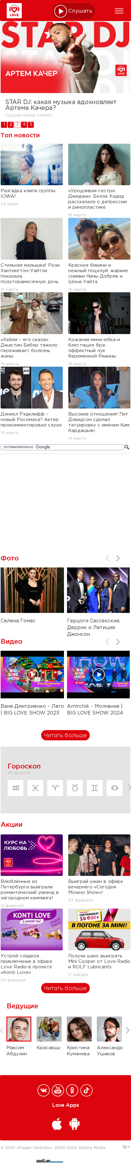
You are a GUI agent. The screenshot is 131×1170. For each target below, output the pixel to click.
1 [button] (4, 124)
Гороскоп (24, 766)
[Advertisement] (65, 500)
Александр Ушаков (104, 1051)
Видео (11, 641)
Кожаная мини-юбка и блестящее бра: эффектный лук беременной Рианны (94, 348)
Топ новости (20, 135)
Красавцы (44, 1048)
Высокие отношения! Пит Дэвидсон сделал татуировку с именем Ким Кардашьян (98, 422)
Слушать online (80, 11)
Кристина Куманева (74, 1051)
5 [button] (31, 124)
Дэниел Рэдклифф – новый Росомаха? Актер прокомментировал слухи (31, 419)
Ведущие (22, 1006)
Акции (12, 824)
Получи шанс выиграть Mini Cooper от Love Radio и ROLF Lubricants (99, 961)
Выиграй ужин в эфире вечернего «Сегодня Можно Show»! (95, 887)
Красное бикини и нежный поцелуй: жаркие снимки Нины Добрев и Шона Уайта (98, 273)
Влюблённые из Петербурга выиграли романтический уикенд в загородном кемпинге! (30, 890)
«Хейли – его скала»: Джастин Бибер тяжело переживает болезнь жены (29, 348)
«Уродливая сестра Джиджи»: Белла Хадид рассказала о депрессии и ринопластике (97, 199)
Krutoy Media (92, 1147)
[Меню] (119, 11)
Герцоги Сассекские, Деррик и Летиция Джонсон (93, 628)
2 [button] (10, 124)
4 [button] (24, 124)
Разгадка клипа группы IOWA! (28, 193)
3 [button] (17, 124)
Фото (10, 558)
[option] (65, 71)
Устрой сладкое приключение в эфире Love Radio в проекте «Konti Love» (26, 964)
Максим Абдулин (14, 1051)
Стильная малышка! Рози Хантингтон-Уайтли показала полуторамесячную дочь (30, 273)
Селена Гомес (18, 621)
